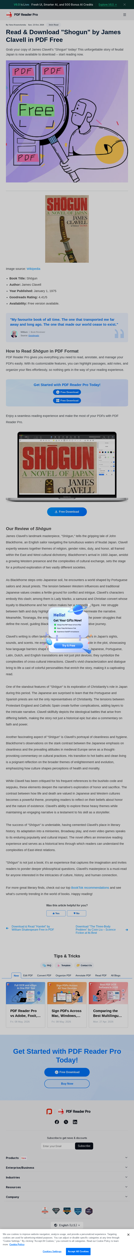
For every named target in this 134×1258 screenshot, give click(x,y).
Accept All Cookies (78, 1251)
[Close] (128, 1234)
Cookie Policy (16, 1244)
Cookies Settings (52, 1251)
